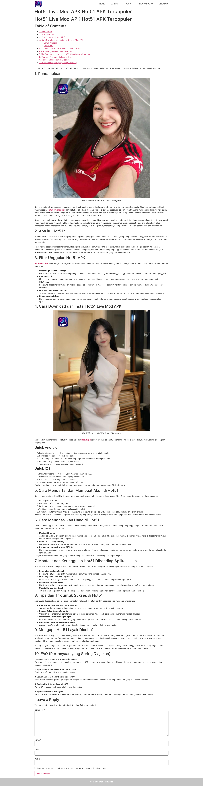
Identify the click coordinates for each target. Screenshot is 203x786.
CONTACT (115, 4)
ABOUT (129, 4)
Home (102, 4)
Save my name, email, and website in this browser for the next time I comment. (72, 768)
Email (38, 749)
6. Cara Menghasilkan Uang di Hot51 (55, 51)
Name (38, 740)
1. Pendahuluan (45, 31)
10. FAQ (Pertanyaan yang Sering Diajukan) (58, 62)
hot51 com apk (41, 263)
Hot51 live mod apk (56, 210)
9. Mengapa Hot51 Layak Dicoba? (54, 60)
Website (38, 759)
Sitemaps (163, 4)
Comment (40, 710)
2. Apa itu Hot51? (47, 34)
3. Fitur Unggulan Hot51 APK (52, 37)
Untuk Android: (50, 43)
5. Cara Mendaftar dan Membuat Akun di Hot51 (60, 48)
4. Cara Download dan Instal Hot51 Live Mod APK (61, 40)
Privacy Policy (145, 4)
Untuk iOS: (48, 45)
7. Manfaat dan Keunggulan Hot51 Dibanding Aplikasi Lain (64, 54)
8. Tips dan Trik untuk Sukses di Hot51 (56, 57)
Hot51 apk (86, 440)
